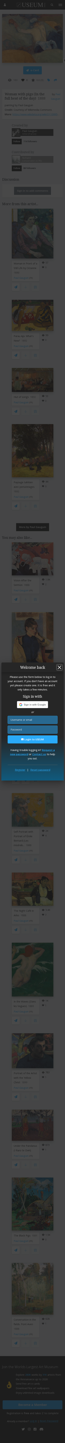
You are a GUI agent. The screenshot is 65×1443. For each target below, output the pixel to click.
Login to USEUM (34, 739)
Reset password (40, 769)
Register (20, 769)
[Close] (59, 667)
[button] (32, 704)
